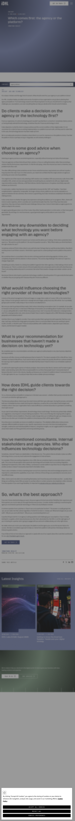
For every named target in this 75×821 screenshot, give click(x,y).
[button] (4, 792)
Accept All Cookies (37, 807)
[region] (36, 804)
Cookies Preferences (36, 815)
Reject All (36, 811)
